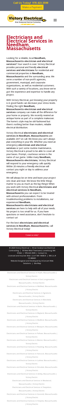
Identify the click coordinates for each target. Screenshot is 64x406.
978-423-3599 (40, 3)
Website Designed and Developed (24, 261)
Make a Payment (32, 7)
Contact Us (42, 253)
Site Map (37, 263)
